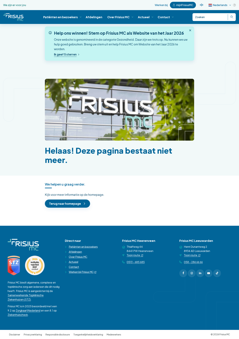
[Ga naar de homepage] (13, 17)
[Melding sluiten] (190, 30)
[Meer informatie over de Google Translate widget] (234, 5)
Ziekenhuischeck (18, 314)
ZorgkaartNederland (28, 310)
